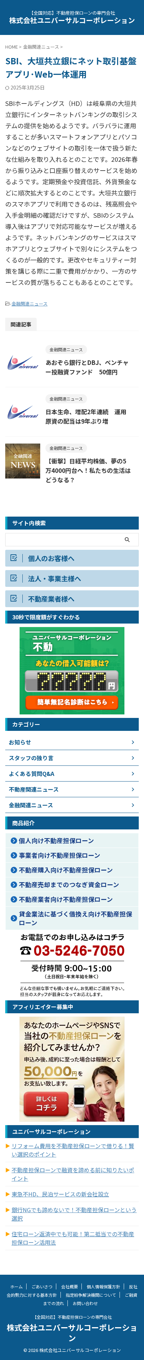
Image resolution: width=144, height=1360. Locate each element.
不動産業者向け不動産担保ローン (66, 899)
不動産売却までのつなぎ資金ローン (69, 884)
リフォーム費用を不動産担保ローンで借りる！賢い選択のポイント (73, 1150)
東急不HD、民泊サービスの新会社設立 (60, 1194)
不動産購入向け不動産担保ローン (66, 869)
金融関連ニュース (30, 303)
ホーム (16, 1286)
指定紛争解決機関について (91, 1295)
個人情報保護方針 (103, 1286)
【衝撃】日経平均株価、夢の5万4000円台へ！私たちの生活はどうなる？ (88, 470)
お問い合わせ (85, 1303)
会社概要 (69, 1286)
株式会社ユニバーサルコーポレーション (72, 20)
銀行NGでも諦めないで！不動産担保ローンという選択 (74, 1214)
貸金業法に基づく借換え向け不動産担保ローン (75, 918)
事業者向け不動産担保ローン (59, 855)
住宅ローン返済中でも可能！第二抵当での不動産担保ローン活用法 (73, 1238)
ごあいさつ (41, 1286)
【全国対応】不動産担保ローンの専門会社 (72, 1317)
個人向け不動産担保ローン (56, 840)
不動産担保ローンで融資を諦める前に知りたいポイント (73, 1174)
